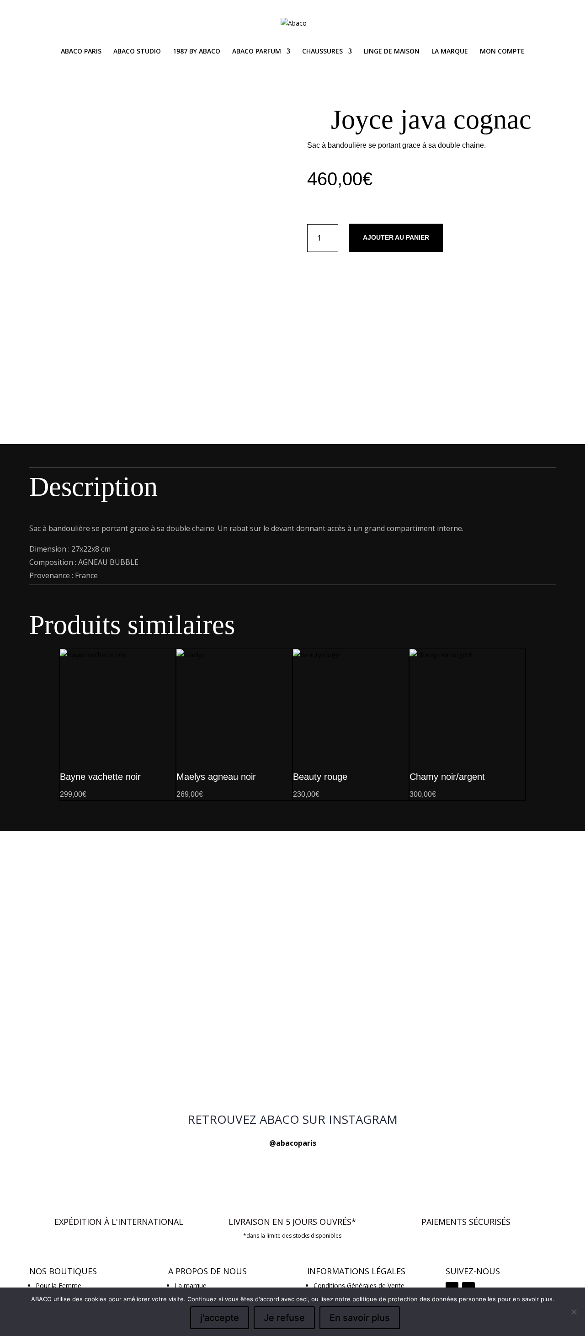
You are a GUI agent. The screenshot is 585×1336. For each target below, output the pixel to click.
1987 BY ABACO (196, 51)
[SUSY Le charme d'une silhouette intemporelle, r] (449, 859)
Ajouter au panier (396, 237)
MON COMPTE (502, 51)
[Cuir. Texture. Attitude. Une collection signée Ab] (292, 1060)
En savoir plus (360, 1317)
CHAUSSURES (322, 51)
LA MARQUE (449, 51)
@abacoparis (292, 1143)
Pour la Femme (58, 1285)
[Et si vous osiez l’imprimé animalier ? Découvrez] (135, 864)
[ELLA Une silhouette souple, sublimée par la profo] (449, 1070)
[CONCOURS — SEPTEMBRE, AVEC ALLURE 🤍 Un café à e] (292, 946)
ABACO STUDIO (137, 51)
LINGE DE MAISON (392, 51)
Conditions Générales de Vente (359, 1285)
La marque (191, 1285)
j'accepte (219, 1317)
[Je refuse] (573, 1311)
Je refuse (284, 1317)
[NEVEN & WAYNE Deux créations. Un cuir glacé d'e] (135, 1065)
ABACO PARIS (81, 51)
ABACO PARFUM (256, 51)
